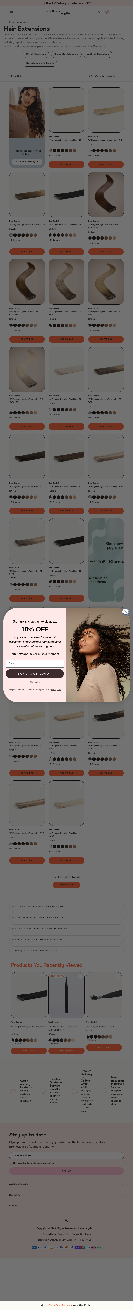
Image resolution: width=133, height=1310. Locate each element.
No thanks (35, 682)
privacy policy (56, 690)
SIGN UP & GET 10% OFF (35, 673)
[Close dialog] (125, 612)
